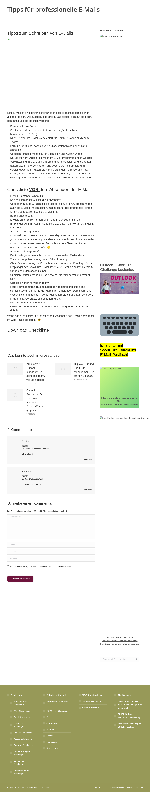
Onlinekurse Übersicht (56, 695)
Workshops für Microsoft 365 (20, 703)
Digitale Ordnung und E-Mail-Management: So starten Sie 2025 (84, 370)
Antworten (88, 460)
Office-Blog (51, 723)
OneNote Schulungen (24, 745)
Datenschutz (52, 748)
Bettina (25, 441)
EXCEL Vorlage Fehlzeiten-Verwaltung (129, 716)
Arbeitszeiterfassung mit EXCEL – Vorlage (130, 725)
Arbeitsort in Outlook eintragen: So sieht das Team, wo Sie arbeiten (35, 372)
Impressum (51, 742)
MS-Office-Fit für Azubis (57, 711)
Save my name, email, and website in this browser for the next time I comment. (41, 567)
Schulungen (16, 695)
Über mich (51, 729)
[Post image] (15, 369)
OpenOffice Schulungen (19, 762)
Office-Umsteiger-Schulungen (22, 753)
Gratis (49, 717)
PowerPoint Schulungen (19, 725)
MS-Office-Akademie (92, 695)
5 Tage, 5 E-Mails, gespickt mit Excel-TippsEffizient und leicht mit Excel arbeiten (119, 401)
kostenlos (125, 269)
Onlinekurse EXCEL (92, 701)
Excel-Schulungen (22, 717)
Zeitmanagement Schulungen (21, 772)
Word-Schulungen (22, 711)
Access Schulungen (23, 739)
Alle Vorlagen (124, 695)
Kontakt (49, 736)
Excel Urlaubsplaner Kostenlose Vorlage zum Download (130, 704)
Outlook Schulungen (23, 733)
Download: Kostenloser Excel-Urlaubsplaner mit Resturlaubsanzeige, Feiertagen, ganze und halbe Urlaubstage (119, 640)
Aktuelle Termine (90, 707)
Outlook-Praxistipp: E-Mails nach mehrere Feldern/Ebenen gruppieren (35, 400)
